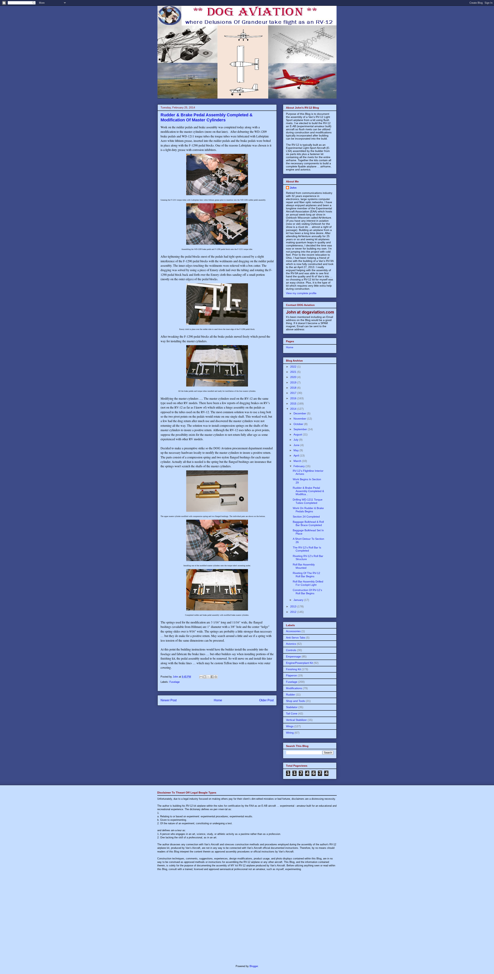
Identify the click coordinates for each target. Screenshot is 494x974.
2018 (293, 387)
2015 (293, 403)
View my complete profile (301, 293)
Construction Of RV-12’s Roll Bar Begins (307, 591)
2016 (293, 398)
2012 (293, 611)
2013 (293, 606)
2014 (293, 408)
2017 (293, 392)
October (299, 424)
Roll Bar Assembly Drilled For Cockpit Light (308, 583)
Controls (291, 650)
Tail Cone (291, 713)
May (296, 450)
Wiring (290, 732)
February (299, 466)
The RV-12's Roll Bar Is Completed (307, 549)
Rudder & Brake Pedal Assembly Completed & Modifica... (308, 491)
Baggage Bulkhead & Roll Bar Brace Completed (308, 523)
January (299, 599)
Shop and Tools (295, 700)
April (297, 455)
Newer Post (169, 700)
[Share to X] (208, 677)
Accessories (293, 631)
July (296, 439)
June (297, 445)
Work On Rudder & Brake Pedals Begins (308, 510)
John (293, 187)
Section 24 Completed (306, 516)
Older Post (266, 700)
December (300, 413)
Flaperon (291, 675)
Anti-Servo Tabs (295, 637)
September (301, 429)
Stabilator (292, 707)
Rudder (290, 694)
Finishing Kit (293, 669)
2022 (293, 366)
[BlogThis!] (205, 677)
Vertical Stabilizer (296, 719)
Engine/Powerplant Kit (299, 662)
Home (218, 700)
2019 (293, 382)
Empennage (293, 656)
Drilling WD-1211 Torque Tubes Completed (307, 501)
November (300, 418)
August (298, 434)
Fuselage (174, 681)
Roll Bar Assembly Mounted (304, 566)
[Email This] (201, 677)
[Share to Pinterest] (216, 677)
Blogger (254, 966)
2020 (293, 377)
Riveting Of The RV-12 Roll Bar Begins (306, 574)
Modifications (294, 688)
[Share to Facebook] (212, 677)
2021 (293, 371)
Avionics (291, 643)
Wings (290, 726)
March (298, 460)
